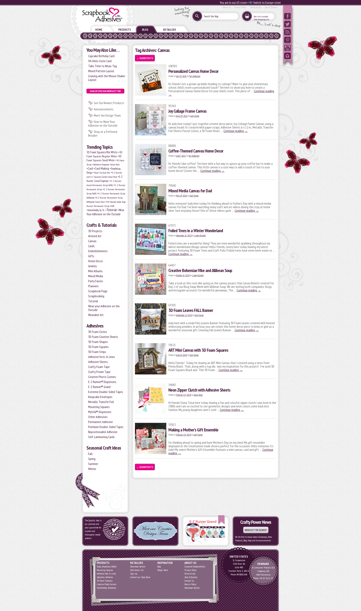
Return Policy (190, 584)
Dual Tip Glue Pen (102, 172)
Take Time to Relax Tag (102, 66)
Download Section (137, 566)
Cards (91, 246)
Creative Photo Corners (102, 377)
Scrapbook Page (97, 291)
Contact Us (189, 580)
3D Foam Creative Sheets (103, 337)
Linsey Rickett (200, 235)
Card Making (102, 168)
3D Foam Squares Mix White (102, 152)
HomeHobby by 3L (96, 210)
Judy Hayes (194, 116)
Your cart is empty (261, 16)
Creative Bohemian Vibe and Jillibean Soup (200, 270)
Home (98, 29)
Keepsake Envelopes (100, 397)
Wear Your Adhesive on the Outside (105, 212)
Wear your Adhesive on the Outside (104, 308)
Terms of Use (255, 7)
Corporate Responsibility (194, 566)
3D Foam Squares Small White (104, 158)
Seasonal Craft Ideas (103, 448)
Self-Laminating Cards (101, 437)
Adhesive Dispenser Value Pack (106, 164)
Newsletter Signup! (256, 530)
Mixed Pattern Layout (101, 71)
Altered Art (95, 236)
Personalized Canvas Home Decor (193, 71)
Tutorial (112, 209)
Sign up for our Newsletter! (105, 91)
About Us (227, 7)
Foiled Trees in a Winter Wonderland (195, 230)
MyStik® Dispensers (99, 412)
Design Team (162, 570)
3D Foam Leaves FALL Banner (190, 310)
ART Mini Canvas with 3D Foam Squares (198, 350)
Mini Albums (95, 271)
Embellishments (98, 251)
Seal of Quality (271, 7)
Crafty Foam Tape (99, 367)
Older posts (145, 58)
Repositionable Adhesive (102, 432)
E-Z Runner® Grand (99, 387)
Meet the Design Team (107, 115)
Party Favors (95, 281)
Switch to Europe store (267, 2)
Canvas (92, 241)
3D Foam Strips (97, 352)
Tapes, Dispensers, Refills (106, 566)
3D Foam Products (104, 580)
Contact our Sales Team (140, 577)
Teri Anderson (194, 76)
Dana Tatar (198, 394)
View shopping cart (261, 19)
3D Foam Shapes (98, 342)
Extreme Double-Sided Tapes (105, 392)
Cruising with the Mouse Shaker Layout (106, 78)
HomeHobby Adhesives (106, 587)
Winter (92, 469)
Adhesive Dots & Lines (101, 357)
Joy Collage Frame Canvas (187, 111)
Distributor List (137, 570)
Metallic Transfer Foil (101, 402)
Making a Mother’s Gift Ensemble (193, 430)
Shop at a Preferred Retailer (102, 133)
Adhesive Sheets (98, 362)
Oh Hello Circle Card (100, 61)
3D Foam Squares (98, 347)
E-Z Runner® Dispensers (102, 382)
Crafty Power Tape (99, 372)
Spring (91, 459)
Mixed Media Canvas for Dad (190, 191)
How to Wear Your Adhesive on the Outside (102, 123)
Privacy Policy (240, 7)
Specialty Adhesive (105, 577)
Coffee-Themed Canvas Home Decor (195, 151)
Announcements (103, 109)
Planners (93, 286)
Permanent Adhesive (100, 422)
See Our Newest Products (109, 103)
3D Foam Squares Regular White (104, 154)
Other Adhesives (98, 417)
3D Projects (95, 231)
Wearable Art (96, 315)
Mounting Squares (99, 407)
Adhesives (94, 326)
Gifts (91, 256)
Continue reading (236, 131)
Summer (93, 464)
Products (124, 29)
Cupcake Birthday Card (101, 56)
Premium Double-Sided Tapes (105, 427)
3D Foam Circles (97, 332)
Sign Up (133, 573)
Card (90, 168)
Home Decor (95, 261)
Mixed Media (95, 276)
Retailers (169, 29)
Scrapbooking (96, 296)
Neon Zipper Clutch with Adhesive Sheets (199, 390)
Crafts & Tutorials (101, 225)
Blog (145, 29)
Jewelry (92, 266)
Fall (90, 454)
